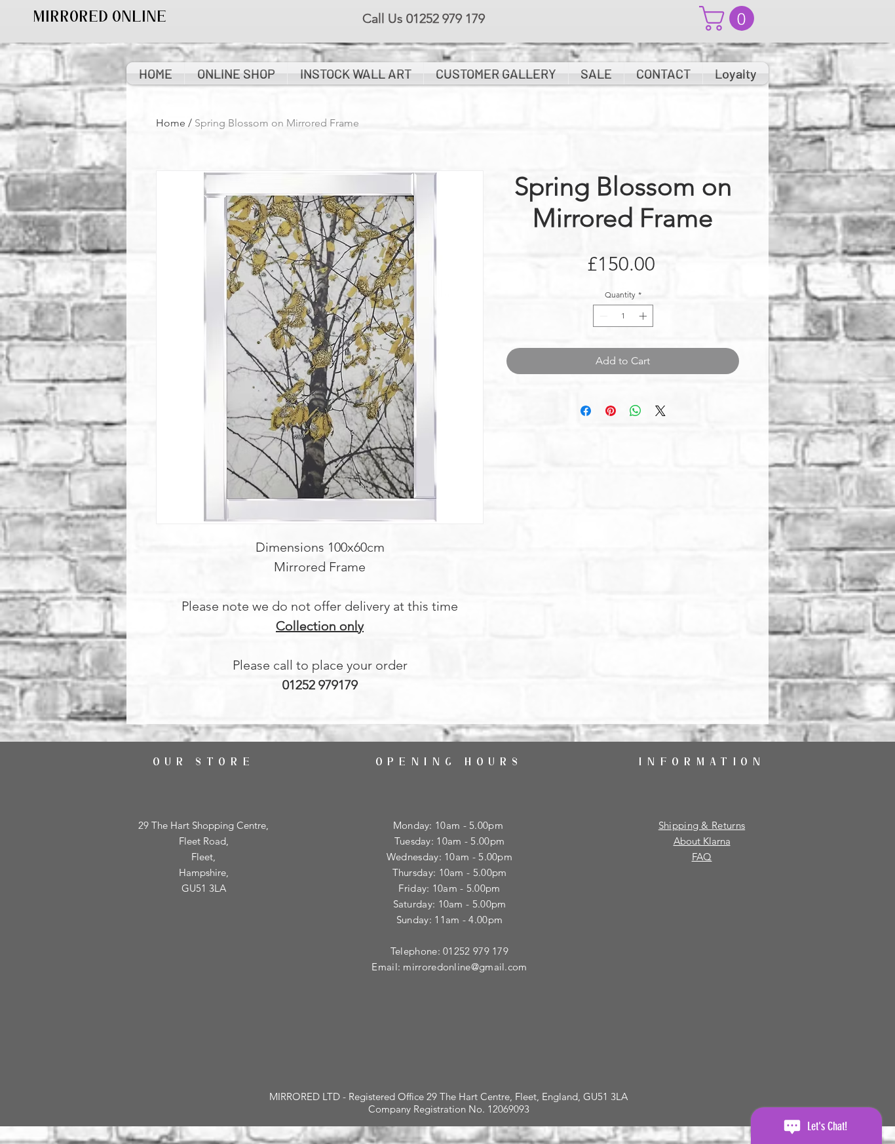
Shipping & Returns (701, 825)
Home (170, 123)
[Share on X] (660, 411)
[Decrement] (602, 315)
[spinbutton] (623, 315)
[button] (729, 18)
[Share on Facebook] (586, 411)
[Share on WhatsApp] (635, 411)
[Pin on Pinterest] (611, 411)
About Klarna (702, 841)
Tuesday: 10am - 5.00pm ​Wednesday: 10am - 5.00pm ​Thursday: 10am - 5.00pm (449, 857)
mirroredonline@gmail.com (465, 967)
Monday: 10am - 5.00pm (449, 825)
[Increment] (644, 315)
